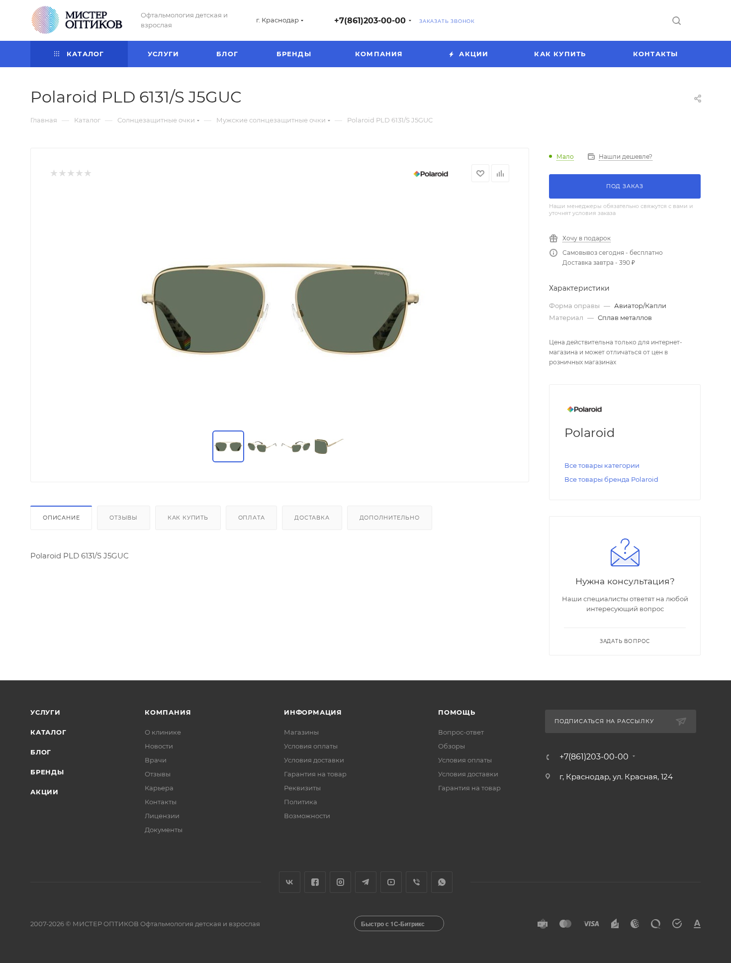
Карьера (159, 788)
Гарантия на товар (315, 774)
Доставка (311, 517)
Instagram (340, 882)
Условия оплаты (311, 746)
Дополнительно (390, 517)
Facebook (315, 882)
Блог (40, 752)
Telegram (365, 882)
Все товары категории (602, 465)
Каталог (48, 732)
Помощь (456, 712)
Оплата (251, 517)
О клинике (163, 732)
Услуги (45, 712)
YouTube (391, 882)
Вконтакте (289, 882)
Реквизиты (302, 788)
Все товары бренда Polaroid (611, 479)
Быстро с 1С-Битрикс (393, 923)
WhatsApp (442, 882)
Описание (61, 517)
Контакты (161, 802)
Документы (164, 830)
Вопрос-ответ (461, 732)
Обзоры (451, 746)
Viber (416, 882)
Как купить (188, 517)
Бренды (47, 772)
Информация (313, 712)
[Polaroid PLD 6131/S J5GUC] (280, 307)
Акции (44, 792)
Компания (168, 712)
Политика (300, 802)
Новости (159, 746)
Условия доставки (314, 760)
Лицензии (162, 816)
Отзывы (123, 517)
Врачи (156, 760)
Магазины (301, 732)
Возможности (307, 816)
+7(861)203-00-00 (370, 20)
